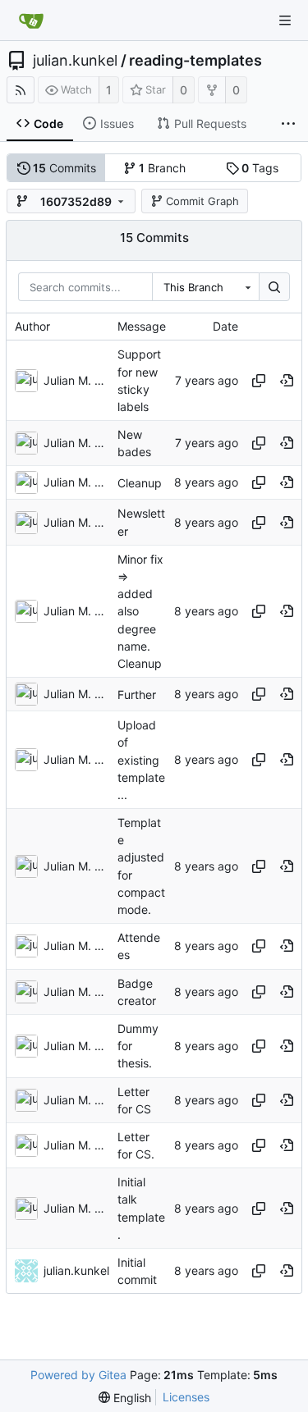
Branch (162, 168)
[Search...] (274, 287)
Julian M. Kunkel (76, 380)
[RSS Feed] (20, 89)
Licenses (186, 1397)
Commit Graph (202, 201)
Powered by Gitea (78, 1375)
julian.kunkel (75, 61)
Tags (259, 168)
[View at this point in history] (286, 380)
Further (136, 694)
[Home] (31, 20)
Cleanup (139, 483)
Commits (64, 168)
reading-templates (195, 61)
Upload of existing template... (141, 760)
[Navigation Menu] (285, 20)
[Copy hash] (258, 380)
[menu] (125, 1398)
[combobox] (205, 287)
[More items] (288, 124)
